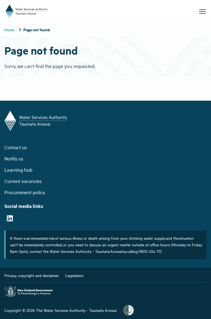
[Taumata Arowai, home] (55, 11)
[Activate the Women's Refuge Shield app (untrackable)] (128, 310)
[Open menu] (202, 11)
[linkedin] (9, 219)
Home (9, 29)
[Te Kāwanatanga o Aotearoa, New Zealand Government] (28, 292)
